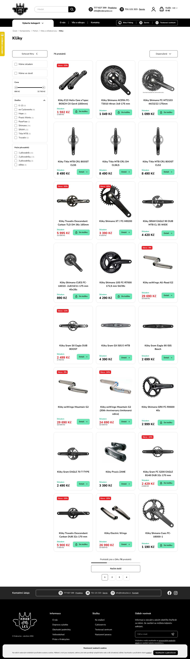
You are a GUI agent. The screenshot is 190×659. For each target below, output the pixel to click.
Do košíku (83, 111)
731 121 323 (131, 9)
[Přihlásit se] (173, 634)
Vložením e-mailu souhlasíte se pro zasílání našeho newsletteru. (155, 641)
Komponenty (25, 31)
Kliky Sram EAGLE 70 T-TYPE (73, 471)
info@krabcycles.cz (103, 10)
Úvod (15, 31)
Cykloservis (100, 624)
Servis (142, 9)
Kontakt (135, 593)
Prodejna (112, 7)
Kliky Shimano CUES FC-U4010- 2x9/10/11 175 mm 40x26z (73, 286)
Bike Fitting (128, 22)
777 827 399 (100, 7)
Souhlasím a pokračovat (165, 652)
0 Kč (168, 10)
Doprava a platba (60, 624)
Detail (81, 172)
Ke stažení (100, 619)
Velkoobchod (58, 634)
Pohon (35, 31)
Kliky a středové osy (49, 31)
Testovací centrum (168, 22)
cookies (148, 652)
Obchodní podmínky (61, 629)
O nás (62, 22)
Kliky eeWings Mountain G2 (73, 406)
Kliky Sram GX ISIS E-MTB (115, 345)
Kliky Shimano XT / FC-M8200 (115, 221)
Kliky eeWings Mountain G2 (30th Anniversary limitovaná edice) (116, 410)
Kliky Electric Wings (115, 533)
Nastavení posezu (103, 634)
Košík (168, 7)
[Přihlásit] (153, 9)
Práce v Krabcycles (61, 639)
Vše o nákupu (78, 22)
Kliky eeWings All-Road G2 (158, 282)
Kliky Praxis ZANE (116, 471)
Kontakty (95, 22)
